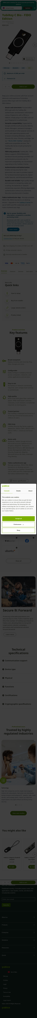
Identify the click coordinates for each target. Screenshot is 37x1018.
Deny (18, 530)
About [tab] (30, 491)
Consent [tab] (6, 491)
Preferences (17, 524)
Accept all (18, 518)
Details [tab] (18, 491)
